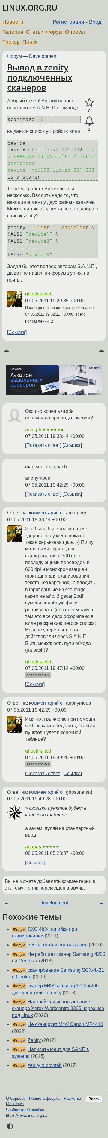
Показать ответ (43, 445)
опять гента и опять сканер (58, 944)
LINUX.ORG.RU (29, 7)
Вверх (94, 1099)
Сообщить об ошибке (25, 1109)
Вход (95, 22)
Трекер (11, 42)
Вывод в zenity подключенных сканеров (39, 77)
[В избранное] (89, 102)
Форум (54, 32)
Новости (12, 22)
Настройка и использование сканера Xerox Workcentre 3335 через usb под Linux (58, 1008)
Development (43, 56)
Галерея (12, 32)
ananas (33, 846)
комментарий (44, 512)
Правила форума (44, 1098)
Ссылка (17, 332)
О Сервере (16, 1098)
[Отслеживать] (89, 121)
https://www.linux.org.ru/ (27, 1115)
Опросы (75, 32)
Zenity (34, 1040)
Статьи (35, 32)
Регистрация (68, 22)
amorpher (35, 429)
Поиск (30, 42)
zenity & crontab (45, 1065)
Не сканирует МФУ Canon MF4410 (65, 1024)
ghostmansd (38, 293)
